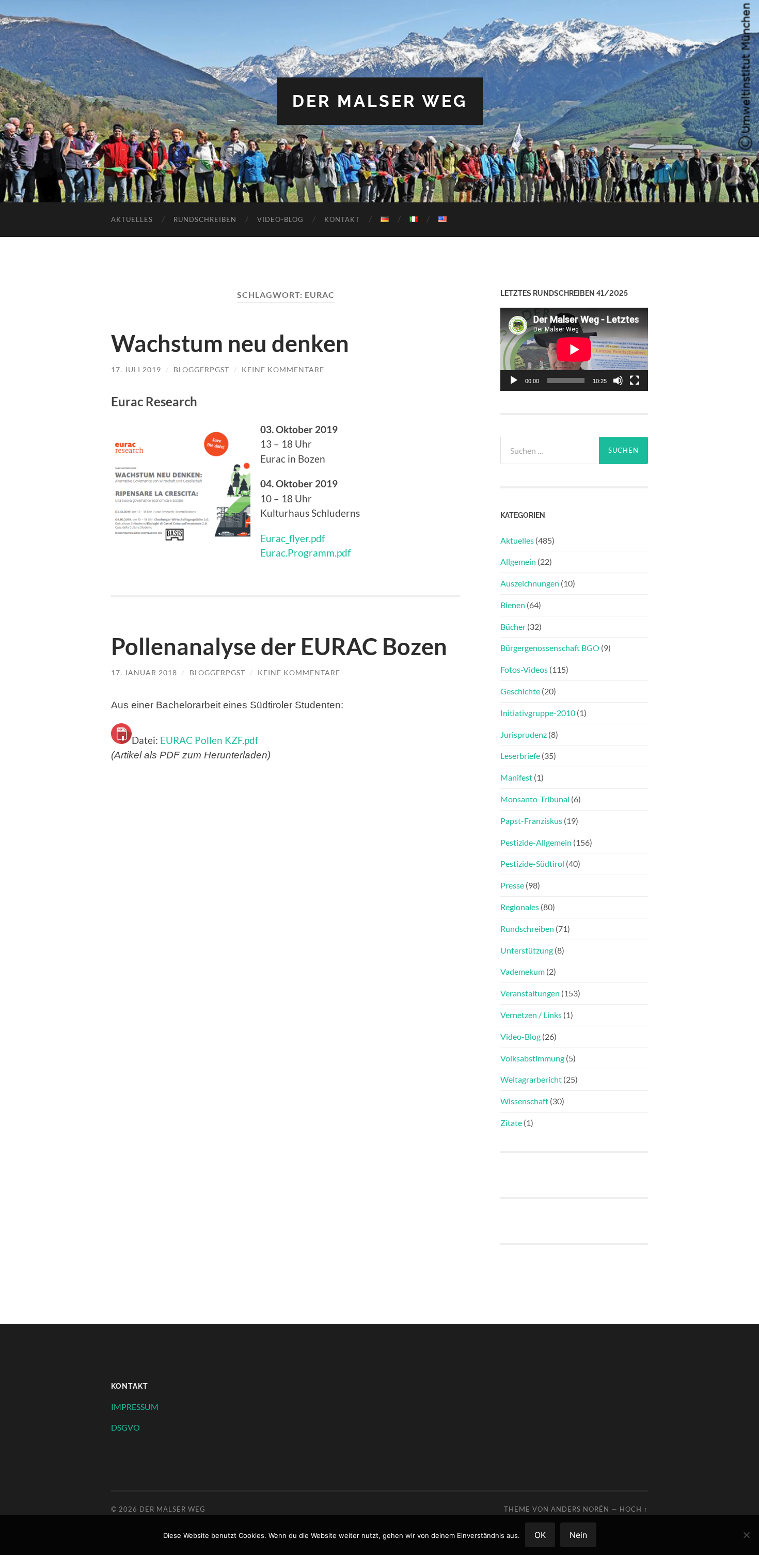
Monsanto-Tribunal (535, 799)
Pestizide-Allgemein (536, 842)
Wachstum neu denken (230, 343)
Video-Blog (280, 219)
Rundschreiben (204, 219)
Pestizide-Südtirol (532, 863)
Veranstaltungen (530, 993)
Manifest (516, 777)
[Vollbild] (634, 380)
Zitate (511, 1123)
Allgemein (518, 561)
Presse (512, 885)
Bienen (512, 605)
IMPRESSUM (135, 1406)
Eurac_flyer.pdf (292, 538)
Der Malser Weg (379, 100)
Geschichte (520, 691)
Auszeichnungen (529, 583)
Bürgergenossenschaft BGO (549, 648)
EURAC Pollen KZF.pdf (209, 740)
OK (540, 1535)
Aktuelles (132, 219)
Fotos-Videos (524, 669)
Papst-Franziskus (531, 821)
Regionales (519, 907)
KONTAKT (342, 219)
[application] (574, 349)
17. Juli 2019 (136, 369)
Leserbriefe (520, 755)
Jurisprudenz (523, 734)
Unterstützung (526, 950)
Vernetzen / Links (531, 1015)
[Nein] (746, 1535)
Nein (578, 1535)
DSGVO (125, 1427)
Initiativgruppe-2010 (537, 713)
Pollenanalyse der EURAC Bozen (279, 646)
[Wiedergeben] (514, 380)
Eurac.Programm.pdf (305, 553)
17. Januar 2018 (144, 672)
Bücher (513, 626)
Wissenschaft (524, 1101)
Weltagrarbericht (531, 1079)
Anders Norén (580, 1509)
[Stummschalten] (618, 380)
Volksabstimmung (532, 1058)
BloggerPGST (201, 369)
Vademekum (522, 971)
